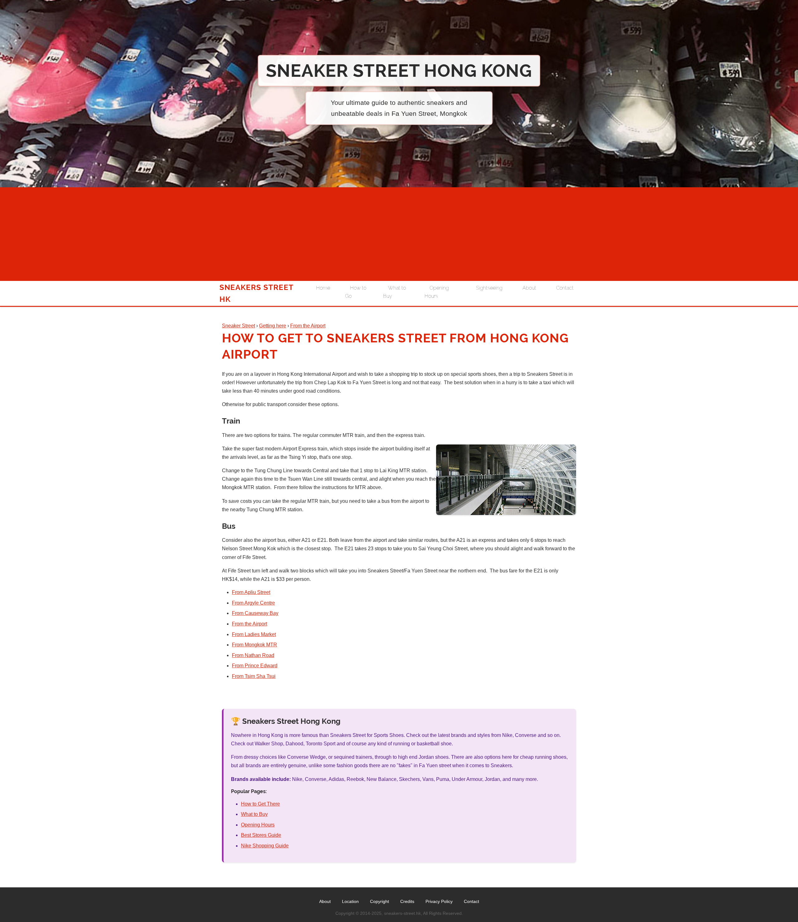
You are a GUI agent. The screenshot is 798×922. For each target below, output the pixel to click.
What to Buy (394, 292)
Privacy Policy (439, 901)
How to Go (355, 292)
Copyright (379, 901)
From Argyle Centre (253, 603)
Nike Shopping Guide (265, 845)
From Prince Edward (254, 665)
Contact (565, 288)
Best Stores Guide (261, 835)
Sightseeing (489, 288)
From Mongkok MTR (254, 644)
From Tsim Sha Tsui (254, 676)
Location (350, 901)
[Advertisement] (399, 234)
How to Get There (260, 804)
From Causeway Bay (255, 613)
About (529, 288)
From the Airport (249, 623)
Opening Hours (437, 292)
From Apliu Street (251, 592)
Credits (407, 901)
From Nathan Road (253, 655)
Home (323, 288)
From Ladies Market (254, 634)
